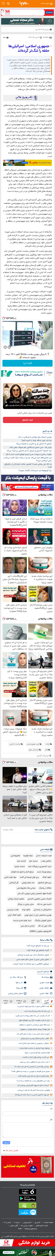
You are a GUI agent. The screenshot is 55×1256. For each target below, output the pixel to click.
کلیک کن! (27, 363)
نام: (51, 1108)
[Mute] (9, 347)
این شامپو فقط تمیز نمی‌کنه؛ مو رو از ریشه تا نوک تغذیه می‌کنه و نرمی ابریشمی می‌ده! (28, 459)
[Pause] (5, 347)
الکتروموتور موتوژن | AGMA (40, 931)
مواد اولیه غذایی (10, 877)
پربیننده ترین (19, 1001)
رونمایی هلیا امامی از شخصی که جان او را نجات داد (31, 1066)
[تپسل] (3, 318)
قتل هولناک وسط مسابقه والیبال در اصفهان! (35, 1029)
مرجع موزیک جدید (44, 871)
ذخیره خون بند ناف (44, 904)
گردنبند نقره (21, 861)
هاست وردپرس (13, 909)
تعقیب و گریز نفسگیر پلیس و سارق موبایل (35, 1038)
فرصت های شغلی (42, 1225)
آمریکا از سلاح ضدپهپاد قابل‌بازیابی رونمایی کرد (33, 1085)
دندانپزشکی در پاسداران (42, 909)
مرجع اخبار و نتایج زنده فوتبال (22, 871)
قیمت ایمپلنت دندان (43, 855)
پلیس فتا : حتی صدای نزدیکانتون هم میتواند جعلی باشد (30, 447)
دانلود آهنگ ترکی (14, 915)
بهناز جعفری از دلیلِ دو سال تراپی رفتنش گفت (33, 1076)
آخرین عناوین (46, 1001)
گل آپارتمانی (13, 882)
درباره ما (17, 1222)
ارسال (6, 1143)
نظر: (51, 1119)
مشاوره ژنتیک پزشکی (16, 898)
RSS (19, 1228)
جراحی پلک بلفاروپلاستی (26, 888)
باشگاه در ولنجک (45, 888)
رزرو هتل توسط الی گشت (29, 877)
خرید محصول (27, 420)
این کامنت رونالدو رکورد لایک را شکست (35, 1057)
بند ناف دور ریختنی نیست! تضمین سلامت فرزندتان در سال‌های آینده (28, 466)
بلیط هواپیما (28, 855)
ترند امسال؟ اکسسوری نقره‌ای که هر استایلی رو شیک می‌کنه (29, 450)
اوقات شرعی (44, 993)
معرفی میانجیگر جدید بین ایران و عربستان (33, 954)
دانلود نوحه (26, 909)
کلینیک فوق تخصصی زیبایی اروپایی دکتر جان (34, 893)
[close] (2, 1237)
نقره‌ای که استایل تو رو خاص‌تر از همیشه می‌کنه (34, 443)
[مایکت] (27, 1212)
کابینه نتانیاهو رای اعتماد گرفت (38, 950)
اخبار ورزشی (27, 1222)
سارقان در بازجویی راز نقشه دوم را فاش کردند (33, 1043)
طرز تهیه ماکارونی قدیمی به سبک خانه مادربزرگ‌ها (32, 1095)
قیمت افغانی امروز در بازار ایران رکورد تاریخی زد (33, 1006)
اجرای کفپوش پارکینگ (43, 920)
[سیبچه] (27, 1192)
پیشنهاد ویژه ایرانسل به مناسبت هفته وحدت (34, 1048)
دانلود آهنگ (46, 877)
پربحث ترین (5, 1001)
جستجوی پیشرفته (30, 1228)
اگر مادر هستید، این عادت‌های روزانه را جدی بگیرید (32, 1015)
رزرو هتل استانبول (44, 882)
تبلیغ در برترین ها (27, 1225)
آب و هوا (19, 982)
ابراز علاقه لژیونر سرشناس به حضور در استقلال (34, 1025)
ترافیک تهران (44, 988)
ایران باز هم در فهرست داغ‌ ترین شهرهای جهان (34, 1020)
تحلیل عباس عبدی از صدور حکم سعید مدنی (32, 959)
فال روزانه (19, 988)
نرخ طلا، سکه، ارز (16, 977)
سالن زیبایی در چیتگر (26, 904)
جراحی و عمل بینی (28, 925)
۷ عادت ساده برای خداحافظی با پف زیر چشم (35, 1062)
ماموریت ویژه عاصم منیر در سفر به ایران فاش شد (33, 1034)
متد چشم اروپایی (28, 882)
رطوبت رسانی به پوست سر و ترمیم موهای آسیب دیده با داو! (29, 454)
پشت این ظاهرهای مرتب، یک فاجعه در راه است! (33, 1081)
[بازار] (27, 1206)
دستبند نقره (33, 861)
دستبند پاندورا (20, 866)
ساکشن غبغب (46, 861)
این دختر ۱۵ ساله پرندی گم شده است (37, 1011)
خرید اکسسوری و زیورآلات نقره (39, 866)
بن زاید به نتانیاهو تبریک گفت (38, 945)
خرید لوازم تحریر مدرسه (22, 920)
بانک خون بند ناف (44, 925)
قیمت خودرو (44, 982)
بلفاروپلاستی (15, 855)
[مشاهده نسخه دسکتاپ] (3, 3)
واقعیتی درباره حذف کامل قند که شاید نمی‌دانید (33, 1090)
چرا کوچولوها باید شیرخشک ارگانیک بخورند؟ (35, 470)
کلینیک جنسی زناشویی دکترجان (39, 898)
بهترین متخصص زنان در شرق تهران (38, 915)
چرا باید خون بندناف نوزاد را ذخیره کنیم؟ (37, 440)
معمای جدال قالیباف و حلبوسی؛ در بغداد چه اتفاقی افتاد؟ (30, 1071)
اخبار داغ (33, 1001)
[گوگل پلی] (27, 1199)
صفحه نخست (48, 1222)
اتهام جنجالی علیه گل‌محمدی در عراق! (37, 1052)
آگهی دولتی (14, 1225)
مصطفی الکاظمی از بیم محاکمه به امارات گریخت (31, 964)
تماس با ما (7, 1222)
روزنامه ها (45, 977)
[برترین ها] (24, 3)
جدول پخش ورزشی (15, 993)
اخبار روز (38, 1222)
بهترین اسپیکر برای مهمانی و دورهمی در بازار (35, 437)
